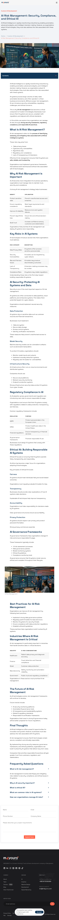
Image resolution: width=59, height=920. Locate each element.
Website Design (25, 884)
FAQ (4, 915)
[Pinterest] (19, 868)
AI (21, 879)
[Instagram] (10, 868)
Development (25, 887)
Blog (4, 887)
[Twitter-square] (13, 868)
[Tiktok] (22, 868)
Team (4, 882)
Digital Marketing (26, 889)
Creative (23, 882)
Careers (7, 884)
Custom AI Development (9, 11)
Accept (39, 912)
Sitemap (9, 915)
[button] (56, 75)
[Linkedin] (4, 868)
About (5, 879)
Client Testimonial (8, 889)
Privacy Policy (7, 913)
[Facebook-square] (16, 868)
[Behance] (7, 868)
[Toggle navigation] (48, 2)
